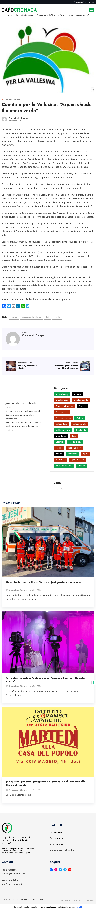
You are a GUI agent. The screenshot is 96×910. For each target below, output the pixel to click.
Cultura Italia (61, 424)
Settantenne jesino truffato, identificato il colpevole (66, 366)
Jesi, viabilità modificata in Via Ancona (23, 422)
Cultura (79, 418)
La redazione (56, 832)
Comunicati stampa (12, 99)
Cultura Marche (80, 424)
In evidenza (61, 435)
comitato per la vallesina (31, 317)
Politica (59, 453)
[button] (91, 10)
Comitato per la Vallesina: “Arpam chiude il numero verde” (47, 107)
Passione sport (74, 447)
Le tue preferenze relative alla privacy (58, 907)
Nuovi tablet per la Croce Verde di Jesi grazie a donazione (43, 582)
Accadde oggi (62, 394)
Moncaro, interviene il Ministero (27, 366)
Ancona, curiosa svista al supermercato (23, 411)
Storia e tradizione (64, 465)
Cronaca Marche (63, 418)
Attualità (77, 394)
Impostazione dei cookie (62, 850)
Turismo (81, 465)
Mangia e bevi (75, 441)
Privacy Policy (59, 489)
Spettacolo (73, 453)
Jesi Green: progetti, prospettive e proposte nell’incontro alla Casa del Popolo (45, 783)
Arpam (14, 317)
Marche (57, 317)
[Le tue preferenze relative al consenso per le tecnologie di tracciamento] (94, 682)
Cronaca (82, 406)
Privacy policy (56, 838)
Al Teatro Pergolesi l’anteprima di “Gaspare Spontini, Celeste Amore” (45, 679)
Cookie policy (56, 843)
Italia (74, 435)
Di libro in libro (63, 430)
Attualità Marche (81, 400)
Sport (85, 453)
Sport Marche (77, 459)
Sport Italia (61, 459)
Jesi (47, 317)
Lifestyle (59, 441)
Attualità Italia (62, 400)
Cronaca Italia (62, 412)
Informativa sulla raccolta (25, 907)
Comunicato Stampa (18, 590)
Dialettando (80, 430)
